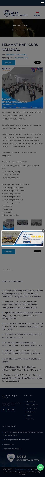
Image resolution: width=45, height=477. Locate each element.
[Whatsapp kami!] (40, 467)
